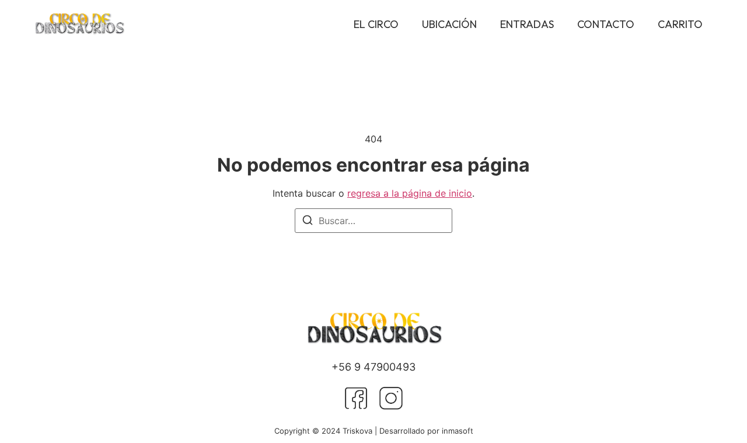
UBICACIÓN (449, 24)
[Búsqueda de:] (373, 220)
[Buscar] (307, 222)
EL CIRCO (376, 24)
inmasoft (457, 430)
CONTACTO (605, 24)
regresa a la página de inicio (409, 193)
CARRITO (680, 24)
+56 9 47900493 (373, 367)
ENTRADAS (527, 24)
